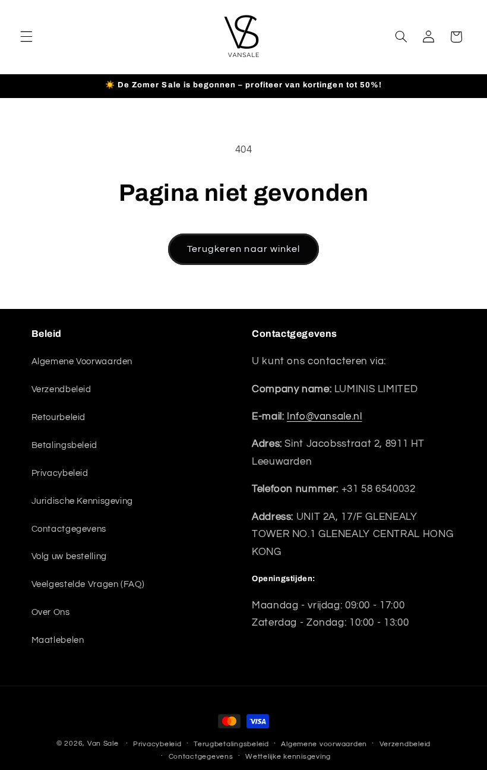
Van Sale (103, 743)
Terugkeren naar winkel (243, 249)
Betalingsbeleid (64, 445)
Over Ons (50, 612)
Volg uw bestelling (69, 556)
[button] (26, 37)
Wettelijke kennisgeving (288, 756)
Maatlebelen (57, 640)
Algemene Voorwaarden (82, 361)
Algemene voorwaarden (324, 744)
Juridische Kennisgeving (82, 501)
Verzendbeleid (61, 389)
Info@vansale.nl (324, 416)
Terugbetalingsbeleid (231, 744)
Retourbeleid (58, 417)
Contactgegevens (68, 529)
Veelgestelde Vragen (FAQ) (88, 584)
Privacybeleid (59, 473)
